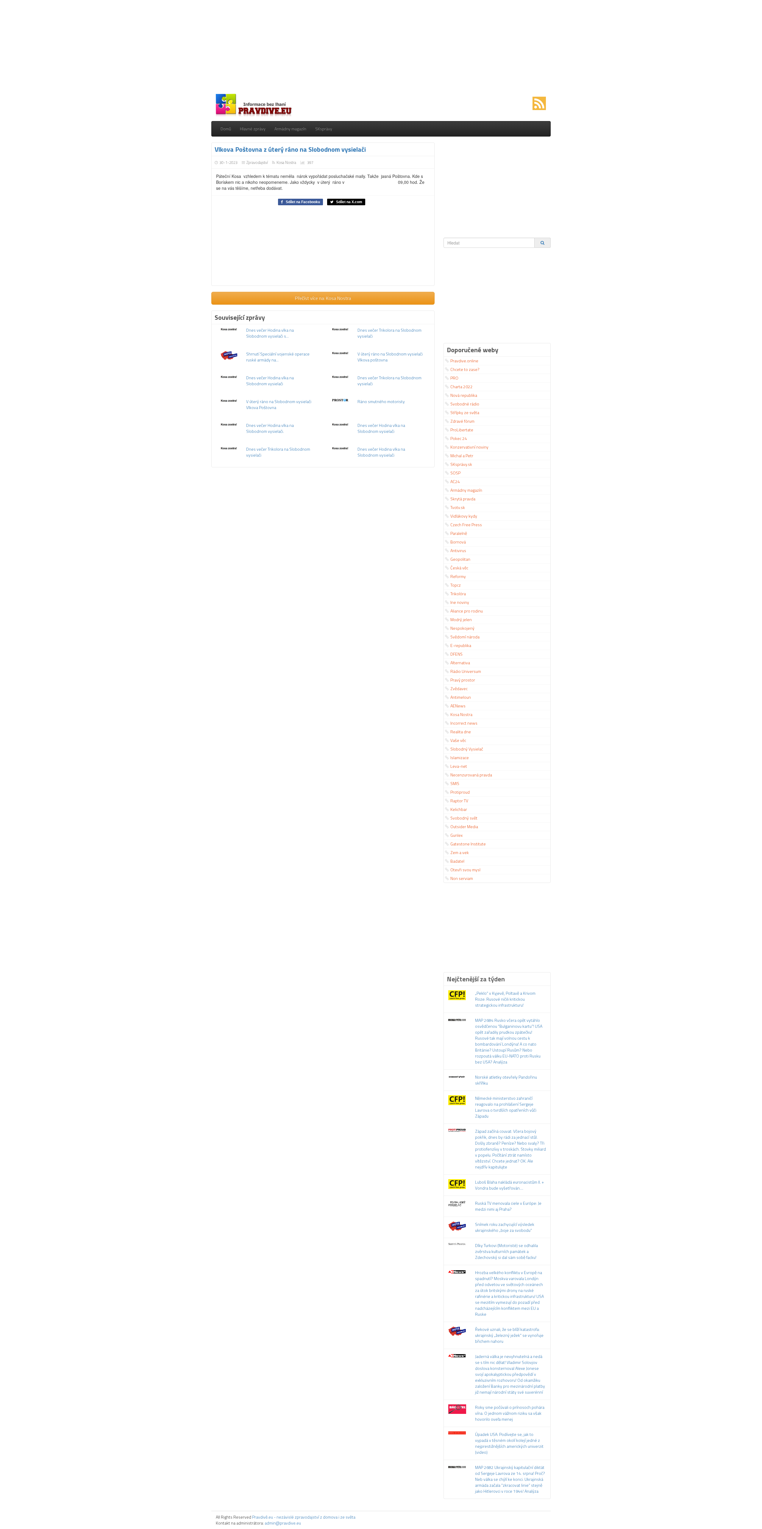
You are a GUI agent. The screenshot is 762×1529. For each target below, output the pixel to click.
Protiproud (460, 792)
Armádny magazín (290, 129)
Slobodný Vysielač (466, 749)
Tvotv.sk (457, 507)
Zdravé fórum (462, 421)
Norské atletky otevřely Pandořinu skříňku (506, 1080)
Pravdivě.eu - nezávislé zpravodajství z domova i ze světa (303, 1517)
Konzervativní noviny (469, 447)
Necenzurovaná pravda (471, 775)
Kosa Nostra (286, 162)
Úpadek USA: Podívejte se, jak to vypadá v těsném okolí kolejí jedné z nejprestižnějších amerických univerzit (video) (509, 1443)
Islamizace (459, 757)
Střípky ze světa (464, 412)
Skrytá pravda (462, 499)
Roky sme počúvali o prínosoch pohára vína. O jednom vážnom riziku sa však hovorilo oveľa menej (509, 1413)
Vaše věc (458, 740)
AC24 (455, 481)
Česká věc (459, 568)
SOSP (455, 473)
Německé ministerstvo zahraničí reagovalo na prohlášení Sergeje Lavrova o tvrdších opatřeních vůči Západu (505, 1107)
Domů (226, 129)
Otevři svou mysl (465, 870)
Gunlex (456, 835)
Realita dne (460, 732)
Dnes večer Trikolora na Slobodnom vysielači (389, 333)
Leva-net (458, 766)
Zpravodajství (257, 162)
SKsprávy (323, 129)
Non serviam (461, 878)
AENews (458, 706)
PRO (454, 378)
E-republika (460, 645)
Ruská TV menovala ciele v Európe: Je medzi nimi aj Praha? (508, 1206)
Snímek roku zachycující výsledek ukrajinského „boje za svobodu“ (504, 1227)
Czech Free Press (466, 524)
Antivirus (458, 550)
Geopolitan (460, 559)
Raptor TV (459, 801)
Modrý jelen (461, 619)
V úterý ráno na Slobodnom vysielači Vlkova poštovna (390, 357)
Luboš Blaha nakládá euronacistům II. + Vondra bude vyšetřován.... (509, 1185)
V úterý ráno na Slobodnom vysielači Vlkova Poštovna (278, 404)
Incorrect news (463, 723)
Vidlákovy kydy (463, 516)
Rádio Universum (465, 671)
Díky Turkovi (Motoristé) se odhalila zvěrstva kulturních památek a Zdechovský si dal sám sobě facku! (506, 1251)
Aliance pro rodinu (466, 611)
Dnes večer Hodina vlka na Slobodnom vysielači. (270, 428)
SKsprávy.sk (461, 464)
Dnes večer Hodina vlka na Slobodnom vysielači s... (270, 333)
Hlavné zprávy (253, 129)
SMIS (454, 783)
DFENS (456, 654)
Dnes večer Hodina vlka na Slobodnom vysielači (270, 381)
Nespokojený (462, 628)
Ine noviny (459, 602)
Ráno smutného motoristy (381, 401)
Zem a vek (459, 852)
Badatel (457, 861)
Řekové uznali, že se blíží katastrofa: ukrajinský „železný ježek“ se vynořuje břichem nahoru (509, 1335)
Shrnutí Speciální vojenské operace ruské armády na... (278, 357)
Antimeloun (460, 697)
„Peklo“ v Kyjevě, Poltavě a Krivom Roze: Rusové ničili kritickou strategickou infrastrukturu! (505, 999)
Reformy (458, 576)
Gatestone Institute (468, 844)
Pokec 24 (458, 438)
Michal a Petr (461, 455)
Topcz (455, 585)
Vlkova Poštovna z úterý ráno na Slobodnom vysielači (290, 149)
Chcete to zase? (465, 369)
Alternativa (460, 662)
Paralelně (458, 533)
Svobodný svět (463, 818)
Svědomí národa (465, 637)
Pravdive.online (464, 361)
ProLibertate (461, 430)
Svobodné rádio (464, 404)
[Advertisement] (381, 47)
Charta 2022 (461, 386)
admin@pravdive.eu (283, 1523)
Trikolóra (458, 593)
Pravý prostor (462, 680)
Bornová (458, 542)
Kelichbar (458, 809)
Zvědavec (459, 688)
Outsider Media (464, 826)
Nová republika (463, 395)
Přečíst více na (323, 298)
